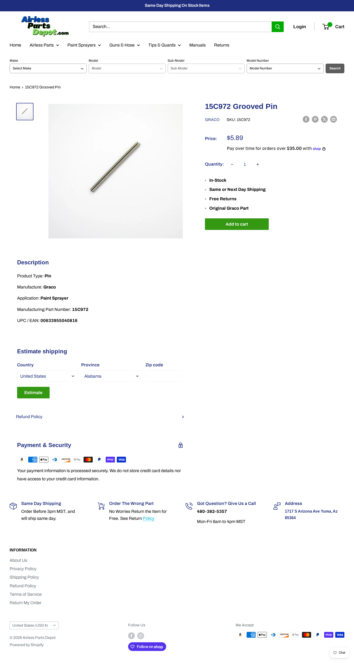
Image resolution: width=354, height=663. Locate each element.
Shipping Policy (24, 577)
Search (335, 68)
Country (25, 364)
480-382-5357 (212, 511)
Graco (212, 120)
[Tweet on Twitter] (324, 119)
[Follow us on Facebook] (131, 635)
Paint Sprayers (81, 45)
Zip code (154, 364)
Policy (148, 518)
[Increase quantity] (258, 164)
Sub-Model (176, 60)
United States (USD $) (30, 625)
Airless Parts (42, 45)
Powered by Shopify (27, 645)
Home (15, 45)
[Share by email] (333, 119)
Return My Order (25, 602)
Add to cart (237, 224)
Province (90, 364)
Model (93, 60)
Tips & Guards (162, 45)
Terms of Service (26, 594)
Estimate (33, 392)
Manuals (197, 45)
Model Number (258, 60)
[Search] (278, 26)
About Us (18, 560)
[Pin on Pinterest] (315, 119)
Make (14, 60)
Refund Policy (29, 416)
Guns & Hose (122, 45)
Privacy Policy (23, 568)
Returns (221, 45)
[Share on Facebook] (306, 119)
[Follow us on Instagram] (140, 635)
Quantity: (214, 164)
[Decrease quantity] (232, 164)
